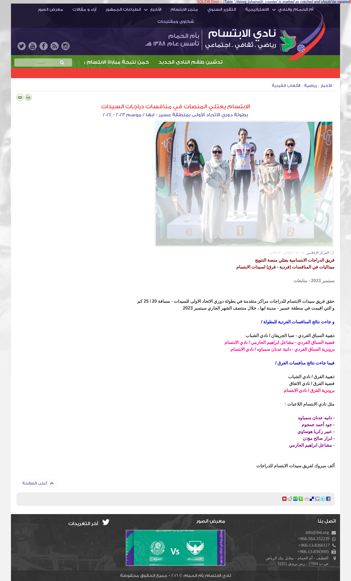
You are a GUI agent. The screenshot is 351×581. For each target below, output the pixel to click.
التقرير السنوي (221, 9)
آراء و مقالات (84, 9)
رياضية (310, 85)
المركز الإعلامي (317, 253)
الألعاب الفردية (286, 85)
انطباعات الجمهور (123, 9)
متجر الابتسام (184, 9)
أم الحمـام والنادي (295, 9)
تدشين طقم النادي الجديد (209, 62)
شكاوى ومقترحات (175, 21)
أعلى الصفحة (34, 483)
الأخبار (155, 9)
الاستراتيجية (257, 9)
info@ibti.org (317, 532)
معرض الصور (50, 9)
